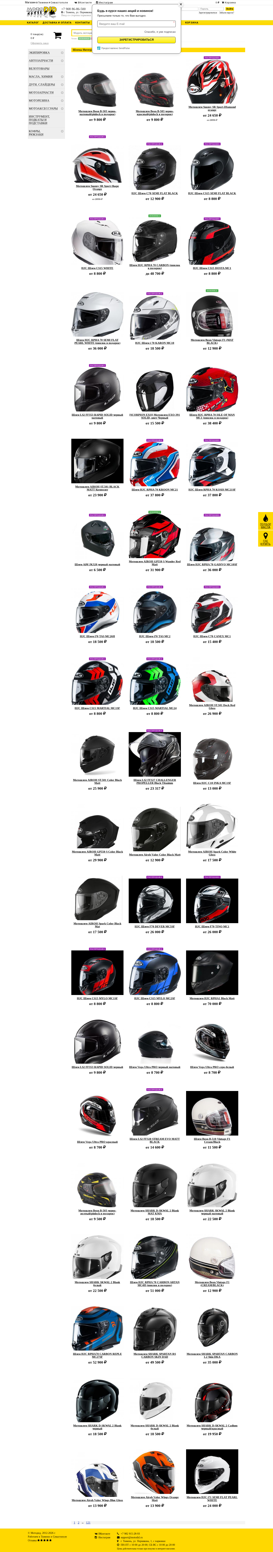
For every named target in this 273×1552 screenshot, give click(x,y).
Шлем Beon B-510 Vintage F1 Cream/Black (212, 1140)
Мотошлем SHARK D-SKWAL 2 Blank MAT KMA (155, 1212)
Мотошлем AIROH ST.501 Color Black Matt (97, 781)
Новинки (84, 39)
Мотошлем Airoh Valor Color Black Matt (155, 854)
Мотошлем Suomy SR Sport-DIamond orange (212, 108)
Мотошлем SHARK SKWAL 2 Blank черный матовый (212, 1212)
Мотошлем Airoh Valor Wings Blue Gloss (97, 1500)
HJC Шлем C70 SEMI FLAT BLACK (154, 193)
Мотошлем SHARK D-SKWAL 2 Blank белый (155, 1427)
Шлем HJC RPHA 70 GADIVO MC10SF (212, 564)
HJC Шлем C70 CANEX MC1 (212, 636)
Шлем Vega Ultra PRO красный (97, 1141)
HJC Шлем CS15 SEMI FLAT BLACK (212, 193)
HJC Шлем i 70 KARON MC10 (154, 342)
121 (88, 1522)
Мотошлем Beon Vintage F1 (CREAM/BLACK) (212, 1284)
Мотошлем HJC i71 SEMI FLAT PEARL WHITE (212, 1499)
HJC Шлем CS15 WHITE (97, 268)
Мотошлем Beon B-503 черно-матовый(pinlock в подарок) (97, 113)
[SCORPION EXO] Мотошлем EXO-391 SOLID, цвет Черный (154, 416)
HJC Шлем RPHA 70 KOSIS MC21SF (212, 489)
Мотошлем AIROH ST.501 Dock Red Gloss (212, 707)
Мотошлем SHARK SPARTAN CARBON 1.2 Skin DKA (212, 1355)
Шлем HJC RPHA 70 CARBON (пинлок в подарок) (154, 267)
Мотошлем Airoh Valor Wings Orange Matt (155, 1499)
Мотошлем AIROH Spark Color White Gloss (212, 853)
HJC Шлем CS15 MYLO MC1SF (97, 998)
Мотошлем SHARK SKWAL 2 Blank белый (97, 1284)
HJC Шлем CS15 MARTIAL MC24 (155, 708)
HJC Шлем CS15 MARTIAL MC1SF (97, 708)
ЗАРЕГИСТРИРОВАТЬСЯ (136, 39)
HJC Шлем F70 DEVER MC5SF (155, 926)
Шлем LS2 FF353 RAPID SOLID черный (97, 1067)
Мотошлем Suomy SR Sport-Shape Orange (97, 187)
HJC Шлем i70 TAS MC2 (154, 636)
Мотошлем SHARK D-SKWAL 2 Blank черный (97, 1427)
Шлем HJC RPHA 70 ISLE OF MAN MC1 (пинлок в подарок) (212, 416)
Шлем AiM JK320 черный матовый (97, 564)
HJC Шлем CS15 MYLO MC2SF (154, 998)
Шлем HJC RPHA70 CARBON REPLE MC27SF (97, 1355)
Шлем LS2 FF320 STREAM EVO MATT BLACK (155, 1140)
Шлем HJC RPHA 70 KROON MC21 (155, 489)
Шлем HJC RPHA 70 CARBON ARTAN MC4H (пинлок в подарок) (155, 1284)
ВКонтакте (104, 1533)
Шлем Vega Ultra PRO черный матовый (154, 1067)
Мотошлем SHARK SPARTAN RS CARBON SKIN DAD (155, 1355)
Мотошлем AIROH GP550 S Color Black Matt (97, 853)
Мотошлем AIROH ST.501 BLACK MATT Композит (97, 488)
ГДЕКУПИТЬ (266, 542)
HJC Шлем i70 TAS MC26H (97, 636)
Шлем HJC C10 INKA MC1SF (212, 782)
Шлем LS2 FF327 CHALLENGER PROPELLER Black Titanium (155, 781)
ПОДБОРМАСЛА (265, 526)
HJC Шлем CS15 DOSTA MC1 (212, 268)
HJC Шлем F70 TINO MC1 (212, 926)
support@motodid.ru (132, 1537)
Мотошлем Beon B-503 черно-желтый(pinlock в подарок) (97, 1212)
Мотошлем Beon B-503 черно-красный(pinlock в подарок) (155, 113)
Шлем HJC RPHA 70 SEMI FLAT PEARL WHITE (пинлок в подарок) (97, 341)
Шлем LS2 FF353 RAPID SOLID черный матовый (97, 416)
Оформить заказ (40, 43)
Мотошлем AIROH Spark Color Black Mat (97, 925)
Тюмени (45, 1536)
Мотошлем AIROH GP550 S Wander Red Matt (155, 563)
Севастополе (60, 1536)
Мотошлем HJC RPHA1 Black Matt (212, 998)
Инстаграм (104, 1537)
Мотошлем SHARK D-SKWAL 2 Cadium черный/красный (212, 1427)
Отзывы (32, 1540)
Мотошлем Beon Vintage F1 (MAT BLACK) (212, 341)
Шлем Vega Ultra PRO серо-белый (212, 1067)
